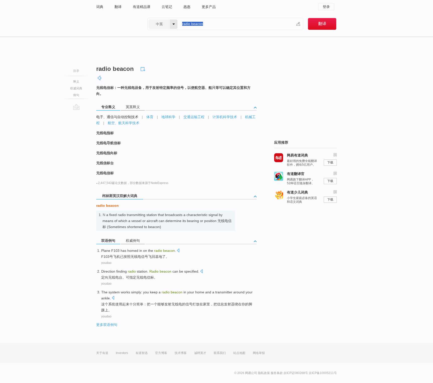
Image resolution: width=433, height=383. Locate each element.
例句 (76, 95)
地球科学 (168, 117)
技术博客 (181, 353)
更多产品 (209, 7)
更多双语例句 (106, 325)
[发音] (100, 78)
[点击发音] (178, 251)
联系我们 (220, 353)
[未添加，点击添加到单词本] (144, 68)
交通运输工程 (193, 117)
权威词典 (76, 88)
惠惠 (186, 7)
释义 (76, 81)
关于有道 (102, 353)
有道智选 (142, 353)
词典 (99, 7)
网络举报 (259, 353)
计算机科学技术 (224, 117)
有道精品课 (141, 7)
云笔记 (167, 7)
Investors (122, 353)
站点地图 (239, 353)
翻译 (118, 7)
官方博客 (161, 353)
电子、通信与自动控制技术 (117, 117)
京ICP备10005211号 (323, 373)
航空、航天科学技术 (123, 123)
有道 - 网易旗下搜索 (116, 24)
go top (76, 107)
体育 (149, 117)
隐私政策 (264, 373)
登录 (326, 7)
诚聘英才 (200, 353)
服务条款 (277, 373)
